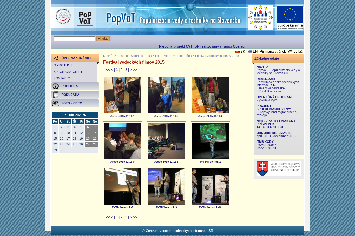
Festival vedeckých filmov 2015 (217, 55)
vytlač (298, 51)
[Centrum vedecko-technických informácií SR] (63, 16)
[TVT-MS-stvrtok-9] (166, 203)
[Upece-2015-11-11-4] (210, 112)
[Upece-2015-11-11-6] (166, 158)
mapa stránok (275, 51)
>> (135, 70)
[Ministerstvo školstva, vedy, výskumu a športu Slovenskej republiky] (279, 175)
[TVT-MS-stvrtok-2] (210, 158)
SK (242, 51)
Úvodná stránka (140, 55)
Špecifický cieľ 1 (68, 71)
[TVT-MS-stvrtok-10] (210, 203)
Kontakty (62, 78)
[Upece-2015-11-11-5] (122, 158)
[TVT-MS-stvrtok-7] (122, 203)
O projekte (63, 65)
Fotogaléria (184, 55)
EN (255, 51)
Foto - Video (163, 55)
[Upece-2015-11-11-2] (166, 112)
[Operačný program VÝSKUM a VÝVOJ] (260, 17)
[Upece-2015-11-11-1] (122, 112)
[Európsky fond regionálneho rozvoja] (290, 17)
